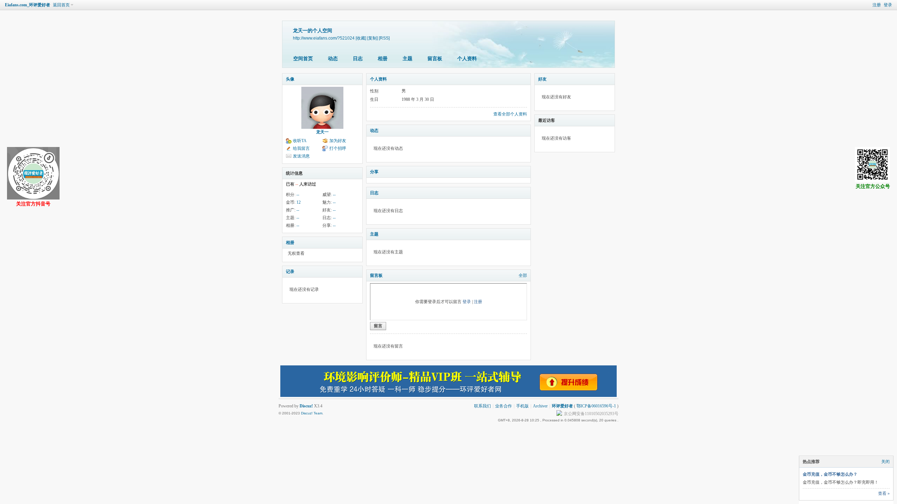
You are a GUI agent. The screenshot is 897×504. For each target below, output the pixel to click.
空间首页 (303, 58)
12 (298, 202)
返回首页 (61, 4)
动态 (333, 58)
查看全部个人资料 (510, 114)
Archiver (540, 406)
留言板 (434, 58)
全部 (523, 275)
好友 (542, 79)
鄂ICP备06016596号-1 (596, 406)
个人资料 (467, 58)
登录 (888, 4)
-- (297, 194)
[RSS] (384, 38)
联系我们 (482, 406)
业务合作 (503, 406)
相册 (383, 58)
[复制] (372, 38)
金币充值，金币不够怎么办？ (830, 474)
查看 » (884, 493)
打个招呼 (337, 148)
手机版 (522, 406)
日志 (358, 58)
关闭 (885, 461)
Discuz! (306, 406)
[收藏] (361, 38)
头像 (290, 79)
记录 (290, 271)
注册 (876, 4)
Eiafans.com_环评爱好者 (27, 4)
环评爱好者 (562, 406)
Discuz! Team (311, 413)
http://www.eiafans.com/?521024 (324, 38)
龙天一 (322, 132)
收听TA (300, 140)
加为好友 (337, 140)
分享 (374, 171)
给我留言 (301, 148)
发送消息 (301, 156)
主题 (407, 58)
